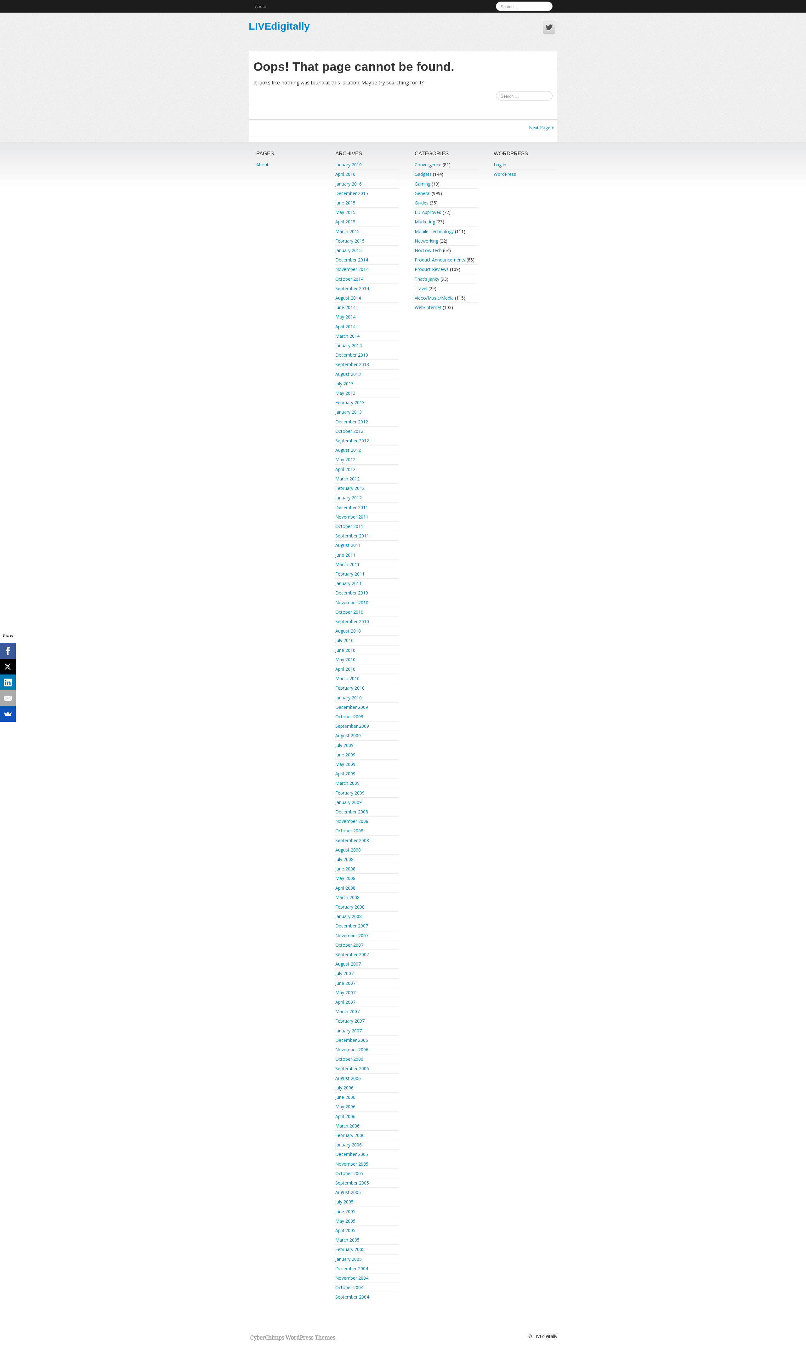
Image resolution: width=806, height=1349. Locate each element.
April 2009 (345, 774)
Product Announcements (440, 260)
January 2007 (348, 1031)
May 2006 (345, 1107)
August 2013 (348, 374)
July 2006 (344, 1088)
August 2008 (348, 850)
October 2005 (349, 1173)
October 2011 (349, 526)
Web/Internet (428, 307)
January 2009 (348, 802)
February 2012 (350, 488)
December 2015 (351, 193)
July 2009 (344, 745)
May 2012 (345, 459)
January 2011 (348, 583)
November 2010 (351, 603)
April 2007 (345, 1002)
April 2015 (345, 222)
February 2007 (350, 1021)
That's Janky (427, 279)
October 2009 (349, 717)
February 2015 (350, 241)
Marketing (425, 222)
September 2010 (352, 621)
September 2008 (352, 840)
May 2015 (345, 212)
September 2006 (352, 1068)
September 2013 (352, 364)
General (422, 193)
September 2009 (352, 726)
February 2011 (350, 574)
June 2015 (345, 203)
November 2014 (351, 269)
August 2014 (348, 298)
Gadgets (423, 174)
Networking (426, 241)
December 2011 (351, 507)
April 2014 (345, 327)
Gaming (422, 184)
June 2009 (345, 755)
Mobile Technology (434, 231)
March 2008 (347, 897)
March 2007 (347, 1011)
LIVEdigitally (279, 26)
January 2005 (348, 1259)
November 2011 (351, 517)
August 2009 (348, 735)
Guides (422, 203)
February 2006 (350, 1135)
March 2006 (347, 1126)
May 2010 (345, 660)
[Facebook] (8, 651)
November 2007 (351, 936)
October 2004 (349, 1287)
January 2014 (348, 345)
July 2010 (344, 640)
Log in (500, 165)
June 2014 (345, 307)
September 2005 (352, 1183)
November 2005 (351, 1164)
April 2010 (345, 669)
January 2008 (348, 916)
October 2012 (349, 431)
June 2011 (345, 555)
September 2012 (352, 441)
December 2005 (351, 1154)
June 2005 (345, 1211)
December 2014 (351, 260)
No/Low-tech (428, 250)
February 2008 (350, 907)
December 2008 (351, 812)
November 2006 (351, 1050)
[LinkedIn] (8, 682)
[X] (8, 666)
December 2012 (351, 422)
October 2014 (349, 279)
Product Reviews (432, 269)
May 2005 (345, 1221)
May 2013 (345, 393)
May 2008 (345, 878)
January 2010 (348, 698)
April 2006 (345, 1116)
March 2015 (347, 231)
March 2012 (347, 479)
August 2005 (348, 1192)
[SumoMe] (8, 714)
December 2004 (351, 1269)
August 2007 (348, 964)
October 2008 (349, 831)
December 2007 (351, 926)
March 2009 (347, 783)
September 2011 (352, 536)
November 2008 (351, 821)
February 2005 (350, 1249)
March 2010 (347, 678)
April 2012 (345, 469)
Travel (421, 288)
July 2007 (344, 973)
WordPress (505, 174)
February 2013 (350, 402)
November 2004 (351, 1278)
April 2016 (345, 174)
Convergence (428, 165)
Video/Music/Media (434, 298)
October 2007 (349, 945)
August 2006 (348, 1078)
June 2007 (345, 983)
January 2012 (348, 498)
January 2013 (348, 412)
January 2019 (348, 165)
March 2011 (347, 564)
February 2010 (350, 688)
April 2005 (345, 1230)
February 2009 (350, 793)
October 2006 (349, 1059)
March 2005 (347, 1240)
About (260, 6)
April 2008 (345, 888)
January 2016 (348, 184)
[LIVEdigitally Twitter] (549, 27)
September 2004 (352, 1297)
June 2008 (345, 869)
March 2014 (347, 336)
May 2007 (345, 993)
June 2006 (345, 1097)
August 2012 (348, 450)
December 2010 (351, 593)
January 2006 (348, 1145)
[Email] (8, 698)
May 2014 (345, 317)
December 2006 (351, 1040)
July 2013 (344, 384)
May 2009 (345, 764)
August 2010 (348, 631)
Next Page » (541, 127)
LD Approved (428, 212)
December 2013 (351, 355)
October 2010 (349, 612)
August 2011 (348, 545)
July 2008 (344, 859)
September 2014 (352, 288)
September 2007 (352, 954)
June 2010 (345, 650)
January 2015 (348, 250)
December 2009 (351, 707)
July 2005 (344, 1202)
